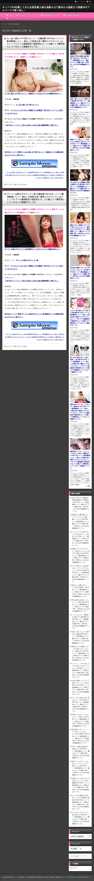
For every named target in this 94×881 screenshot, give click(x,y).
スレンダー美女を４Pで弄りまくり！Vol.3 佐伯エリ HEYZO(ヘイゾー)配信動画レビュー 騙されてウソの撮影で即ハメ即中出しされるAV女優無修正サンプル (81, 704)
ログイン (75, 868)
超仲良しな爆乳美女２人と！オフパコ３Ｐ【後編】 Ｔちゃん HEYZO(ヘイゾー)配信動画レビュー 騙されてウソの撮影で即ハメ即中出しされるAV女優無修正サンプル (80, 521)
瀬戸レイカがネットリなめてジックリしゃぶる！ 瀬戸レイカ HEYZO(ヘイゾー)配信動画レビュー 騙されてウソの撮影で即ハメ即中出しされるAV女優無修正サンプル (80, 768)
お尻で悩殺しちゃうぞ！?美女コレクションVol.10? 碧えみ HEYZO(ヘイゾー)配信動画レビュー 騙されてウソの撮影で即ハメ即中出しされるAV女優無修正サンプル (80, 687)
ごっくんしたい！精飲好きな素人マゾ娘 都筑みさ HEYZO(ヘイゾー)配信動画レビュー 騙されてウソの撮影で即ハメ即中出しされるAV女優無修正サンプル (80, 621)
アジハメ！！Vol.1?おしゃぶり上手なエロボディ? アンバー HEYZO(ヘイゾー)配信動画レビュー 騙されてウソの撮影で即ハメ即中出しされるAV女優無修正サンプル (81, 670)
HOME (11, 15)
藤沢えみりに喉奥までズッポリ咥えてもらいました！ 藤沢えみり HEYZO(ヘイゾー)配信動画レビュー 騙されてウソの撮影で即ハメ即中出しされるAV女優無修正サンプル (80, 653)
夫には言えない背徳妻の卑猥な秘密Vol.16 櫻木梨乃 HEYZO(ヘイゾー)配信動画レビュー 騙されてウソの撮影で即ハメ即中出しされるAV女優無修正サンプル (80, 504)
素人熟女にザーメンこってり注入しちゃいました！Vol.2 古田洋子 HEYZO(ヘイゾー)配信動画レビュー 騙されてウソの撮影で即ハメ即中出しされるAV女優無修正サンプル (81, 736)
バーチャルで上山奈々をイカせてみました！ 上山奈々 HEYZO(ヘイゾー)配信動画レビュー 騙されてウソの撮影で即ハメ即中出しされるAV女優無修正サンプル (80, 538)
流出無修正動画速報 (72, 15)
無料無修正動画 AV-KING (51, 15)
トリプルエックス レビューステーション (22, 18)
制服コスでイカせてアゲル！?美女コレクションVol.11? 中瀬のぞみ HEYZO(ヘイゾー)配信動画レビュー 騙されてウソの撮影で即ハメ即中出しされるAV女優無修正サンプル (81, 555)
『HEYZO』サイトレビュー (28, 15)
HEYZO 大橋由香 (21, 184)
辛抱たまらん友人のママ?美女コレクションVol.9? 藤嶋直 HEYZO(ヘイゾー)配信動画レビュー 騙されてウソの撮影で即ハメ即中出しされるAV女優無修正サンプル (80, 785)
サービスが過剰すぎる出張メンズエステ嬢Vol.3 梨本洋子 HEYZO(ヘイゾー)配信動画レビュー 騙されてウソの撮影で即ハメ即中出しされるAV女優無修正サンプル (80, 802)
